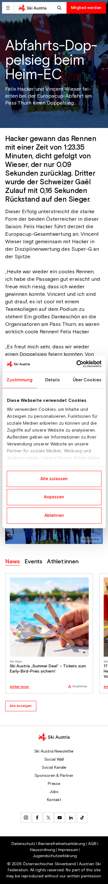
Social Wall (54, 759)
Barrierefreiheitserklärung (61, 843)
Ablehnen (54, 515)
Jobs (54, 791)
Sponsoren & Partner (54, 775)
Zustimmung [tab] (19, 379)
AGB (92, 843)
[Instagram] (26, 817)
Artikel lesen (19, 687)
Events (33, 561)
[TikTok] (82, 817)
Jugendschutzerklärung (55, 856)
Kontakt (54, 800)
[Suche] (60, 8)
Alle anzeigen (21, 706)
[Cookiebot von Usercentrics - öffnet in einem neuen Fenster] (76, 364)
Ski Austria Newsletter (54, 751)
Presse (54, 783)
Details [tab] (52, 379)
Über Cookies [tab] (87, 379)
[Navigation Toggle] (8, 8)
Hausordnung (42, 850)
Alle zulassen (54, 478)
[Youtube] (59, 817)
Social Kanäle (54, 767)
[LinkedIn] (71, 817)
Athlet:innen (63, 561)
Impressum (68, 850)
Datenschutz (23, 843)
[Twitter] (48, 817)
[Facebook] (37, 817)
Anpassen (54, 497)
